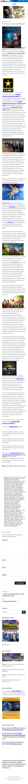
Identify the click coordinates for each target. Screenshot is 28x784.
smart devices (14, 515)
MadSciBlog (7, 507)
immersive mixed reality (11, 498)
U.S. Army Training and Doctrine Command (14, 521)
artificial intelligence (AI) (12, 482)
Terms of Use (16, 780)
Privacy (10, 780)
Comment (5, 540)
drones (13, 487)
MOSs (13, 510)
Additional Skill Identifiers (12, 477)
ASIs (22, 482)
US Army (13, 776)
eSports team (20, 378)
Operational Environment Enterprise (13, 729)
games (6, 495)
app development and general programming (14, 480)
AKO (9, 776)
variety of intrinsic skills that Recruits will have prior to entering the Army (13, 523)
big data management (17, 483)
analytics (18, 478)
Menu (14, 4)
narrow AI (19, 510)
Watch (3, 664)
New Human (12, 207)
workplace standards (11, 526)
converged (10, 222)
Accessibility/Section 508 (17, 778)
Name (4, 560)
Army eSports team (19, 481)
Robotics (7, 515)
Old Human (12, 511)
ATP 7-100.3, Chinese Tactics (14, 744)
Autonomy (7, 483)
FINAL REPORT (16, 691)
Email (4, 567)
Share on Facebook (9, 465)
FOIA (9, 778)
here (8, 644)
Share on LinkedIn (20, 465)
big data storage (9, 485)
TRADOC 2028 (13, 426)
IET (23, 497)
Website (4, 575)
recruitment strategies (15, 514)
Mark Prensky (16, 507)
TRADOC (12, 519)
